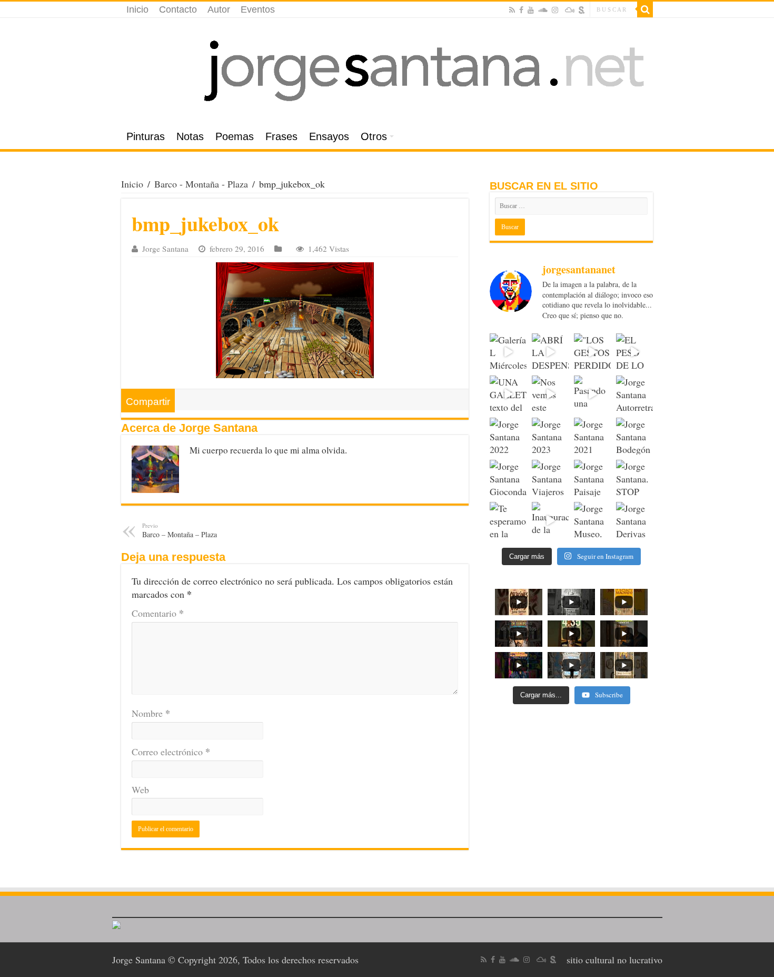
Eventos (258, 9)
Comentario (158, 613)
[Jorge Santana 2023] (550, 436)
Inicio (137, 9)
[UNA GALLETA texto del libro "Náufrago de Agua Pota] (508, 394)
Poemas (234, 136)
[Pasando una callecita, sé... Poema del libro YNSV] (592, 394)
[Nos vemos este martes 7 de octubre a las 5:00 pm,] (550, 394)
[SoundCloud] (543, 10)
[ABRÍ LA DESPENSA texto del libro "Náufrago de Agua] (550, 351)
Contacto (178, 9)
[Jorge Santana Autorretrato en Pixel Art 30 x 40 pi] (634, 394)
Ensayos (329, 136)
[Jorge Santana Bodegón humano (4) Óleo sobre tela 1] (634, 436)
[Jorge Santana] (387, 71)
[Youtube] (531, 10)
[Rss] (512, 10)
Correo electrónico (171, 751)
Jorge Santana (165, 248)
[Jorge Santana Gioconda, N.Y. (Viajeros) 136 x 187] (508, 478)
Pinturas (145, 136)
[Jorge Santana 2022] (508, 436)
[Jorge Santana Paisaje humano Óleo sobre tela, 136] (592, 478)
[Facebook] (521, 10)
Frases (281, 136)
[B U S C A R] (645, 9)
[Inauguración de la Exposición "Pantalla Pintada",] (550, 520)
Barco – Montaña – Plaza (179, 530)
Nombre (151, 713)
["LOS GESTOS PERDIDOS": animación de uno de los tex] (592, 351)
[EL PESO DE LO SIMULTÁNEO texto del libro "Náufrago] (634, 351)
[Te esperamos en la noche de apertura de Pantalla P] (508, 520)
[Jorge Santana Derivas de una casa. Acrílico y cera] (634, 520)
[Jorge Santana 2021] (592, 436)
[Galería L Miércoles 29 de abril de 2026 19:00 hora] (508, 351)
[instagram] (555, 10)
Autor (218, 9)
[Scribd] (582, 10)
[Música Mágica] (569, 10)
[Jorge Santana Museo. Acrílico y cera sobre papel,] (592, 520)
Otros (374, 136)
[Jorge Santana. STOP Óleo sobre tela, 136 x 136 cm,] (634, 478)
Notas (190, 136)
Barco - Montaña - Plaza (201, 183)
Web (140, 789)
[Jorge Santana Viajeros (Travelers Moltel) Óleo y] (550, 478)
